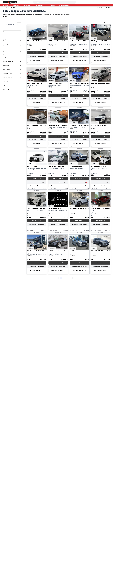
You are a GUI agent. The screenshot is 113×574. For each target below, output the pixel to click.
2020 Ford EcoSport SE (34, 83)
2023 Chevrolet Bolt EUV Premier (80, 209)
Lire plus (5, 16)
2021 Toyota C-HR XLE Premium (101, 41)
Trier (94, 22)
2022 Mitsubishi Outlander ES (101, 251)
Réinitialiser (19, 22)
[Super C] (10, 2)
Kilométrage (6, 44)
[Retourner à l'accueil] (3, 7)
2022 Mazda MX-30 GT (56, 209)
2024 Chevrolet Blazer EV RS (79, 83)
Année (4, 39)
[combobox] (12, 32)
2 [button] (63, 278)
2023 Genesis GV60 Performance (59, 125)
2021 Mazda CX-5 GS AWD (36, 251)
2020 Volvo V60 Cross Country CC (38, 125)
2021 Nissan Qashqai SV (78, 41)
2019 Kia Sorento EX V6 (98, 166)
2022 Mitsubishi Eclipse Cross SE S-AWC (83, 251)
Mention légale (36, 107)
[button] (80, 278)
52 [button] (76, 278)
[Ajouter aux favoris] (45, 26)
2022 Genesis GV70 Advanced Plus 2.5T (40, 209)
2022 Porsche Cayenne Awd (57, 251)
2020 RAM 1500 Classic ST (35, 41)
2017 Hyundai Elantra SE (56, 166)
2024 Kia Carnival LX (55, 83)
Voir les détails (35, 53)
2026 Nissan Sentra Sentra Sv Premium (61, 41)
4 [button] (68, 278)
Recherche (5, 22)
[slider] (3, 41)
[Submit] (34, 2)
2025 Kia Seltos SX (33, 166)
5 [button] (71, 278)
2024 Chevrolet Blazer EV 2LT (101, 83)
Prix (3, 49)
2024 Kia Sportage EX (77, 166)
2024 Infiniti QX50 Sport (99, 125)
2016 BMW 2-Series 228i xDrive (80, 125)
